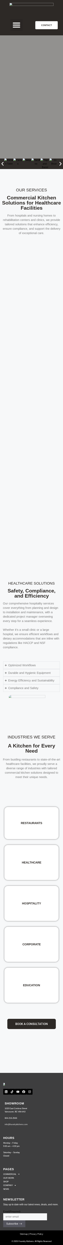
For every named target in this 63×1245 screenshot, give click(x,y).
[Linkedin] (6, 1092)
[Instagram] (30, 1092)
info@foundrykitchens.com (16, 1124)
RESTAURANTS (31, 823)
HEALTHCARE (31, 862)
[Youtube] (18, 1092)
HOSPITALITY (31, 903)
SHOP (6, 1181)
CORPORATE (31, 944)
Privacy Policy (36, 1234)
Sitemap (24, 1234)
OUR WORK (8, 1178)
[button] (16, 25)
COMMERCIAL (10, 1174)
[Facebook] (24, 1092)
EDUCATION (31, 985)
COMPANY (8, 1185)
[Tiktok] (12, 1092)
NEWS (6, 1189)
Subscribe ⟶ (14, 1223)
